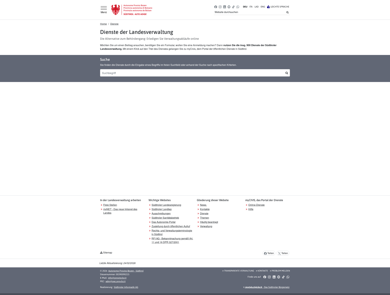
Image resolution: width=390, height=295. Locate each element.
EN (263, 6)
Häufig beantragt (209, 222)
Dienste (114, 23)
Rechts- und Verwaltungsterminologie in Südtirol (172, 232)
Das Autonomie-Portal (164, 222)
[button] (216, 7)
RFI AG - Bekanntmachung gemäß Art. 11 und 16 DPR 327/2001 (172, 240)
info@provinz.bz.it (117, 278)
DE (245, 6)
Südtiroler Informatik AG (126, 287)
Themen (204, 217)
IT (250, 6)
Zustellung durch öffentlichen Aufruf (171, 226)
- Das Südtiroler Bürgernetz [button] (267, 287)
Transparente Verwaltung (239, 271)
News (203, 205)
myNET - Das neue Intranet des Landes (120, 211)
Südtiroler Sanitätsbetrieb (165, 217)
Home (103, 23)
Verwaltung (206, 226)
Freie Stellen (110, 205)
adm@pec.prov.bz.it (116, 281)
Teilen (270, 253)
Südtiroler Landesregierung (166, 205)
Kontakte (205, 209)
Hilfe (250, 209)
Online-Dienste (256, 205)
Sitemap (107, 252)
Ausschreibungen (161, 213)
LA (257, 6)
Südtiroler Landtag (162, 209)
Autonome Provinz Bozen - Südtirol (126, 271)
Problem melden (280, 271)
